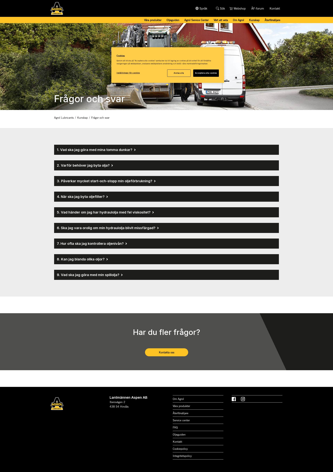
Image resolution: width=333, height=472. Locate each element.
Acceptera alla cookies (206, 73)
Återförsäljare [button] (272, 20)
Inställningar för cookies (128, 73)
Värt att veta (221, 20)
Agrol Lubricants (64, 117)
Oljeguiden (172, 20)
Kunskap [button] (254, 20)
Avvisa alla (179, 73)
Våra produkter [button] (152, 20)
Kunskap (82, 117)
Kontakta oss (166, 352)
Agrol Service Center (196, 20)
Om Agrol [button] (238, 20)
